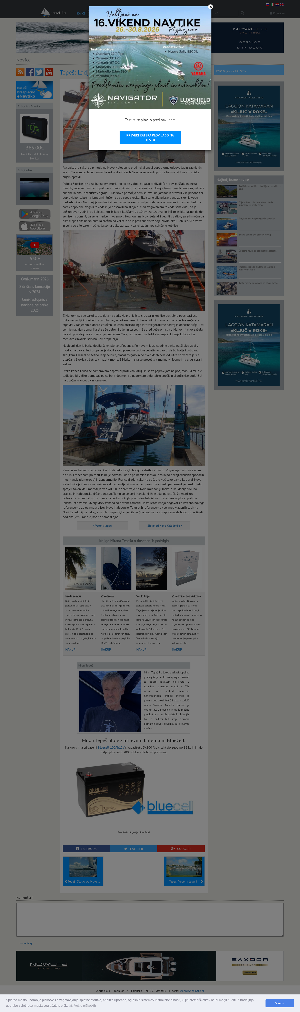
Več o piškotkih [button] (85, 1005)
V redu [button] (279, 1003)
